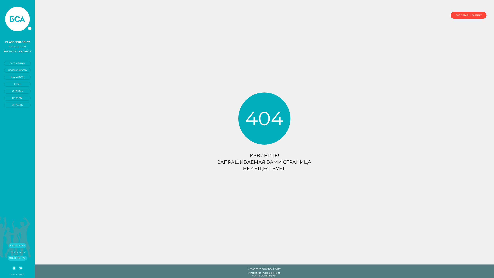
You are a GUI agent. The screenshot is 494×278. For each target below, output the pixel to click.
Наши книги (17, 245)
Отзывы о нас (17, 252)
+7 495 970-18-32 (17, 42)
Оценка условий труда (264, 276)
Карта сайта (17, 275)
